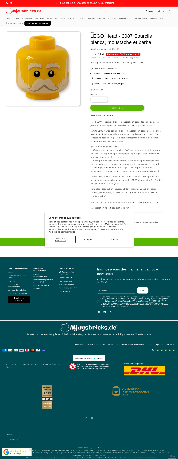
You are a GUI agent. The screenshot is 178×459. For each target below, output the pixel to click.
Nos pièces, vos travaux (69, 288)
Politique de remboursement (35, 458)
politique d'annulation (17, 290)
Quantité (93, 94)
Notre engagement (67, 284)
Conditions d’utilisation (77, 458)
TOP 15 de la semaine (96, 345)
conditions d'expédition (17, 293)
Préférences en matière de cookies (144, 458)
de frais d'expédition (49, 364)
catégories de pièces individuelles (130, 345)
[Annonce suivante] (121, 3)
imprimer (11, 281)
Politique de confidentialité (61, 232)
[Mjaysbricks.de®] (6, 455)
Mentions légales (111, 458)
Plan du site (171, 345)
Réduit (110, 345)
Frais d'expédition (109, 58)
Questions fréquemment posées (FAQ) (43, 281)
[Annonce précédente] (56, 3)
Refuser (114, 239)
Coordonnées (124, 458)
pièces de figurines (155, 345)
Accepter (88, 239)
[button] (64, 18)
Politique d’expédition (95, 458)
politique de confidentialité (14, 285)
